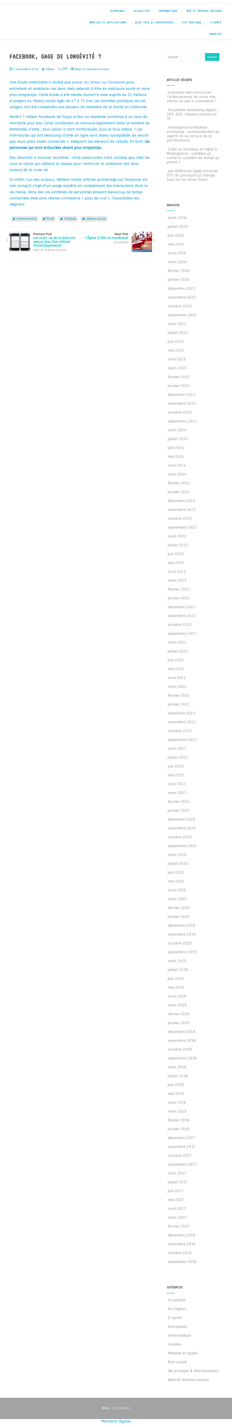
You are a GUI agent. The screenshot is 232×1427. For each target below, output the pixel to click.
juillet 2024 (178, 439)
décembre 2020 (181, 819)
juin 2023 (176, 554)
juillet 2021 (178, 757)
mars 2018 (177, 1111)
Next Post (106, 236)
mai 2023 (176, 563)
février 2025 (179, 377)
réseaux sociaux (96, 218)
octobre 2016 (180, 1253)
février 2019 (179, 1014)
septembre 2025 (182, 315)
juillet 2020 (178, 863)
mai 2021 (176, 775)
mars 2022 (177, 686)
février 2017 (179, 1226)
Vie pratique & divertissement (193, 1371)
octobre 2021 (180, 731)
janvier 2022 (179, 704)
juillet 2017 (178, 1182)
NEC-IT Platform (44, 13)
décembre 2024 (181, 394)
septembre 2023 (182, 527)
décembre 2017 (181, 1138)
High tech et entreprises (154, 22)
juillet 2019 (178, 970)
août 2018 (177, 1067)
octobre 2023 (180, 518)
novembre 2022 (182, 616)
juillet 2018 (178, 1076)
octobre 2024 (180, 412)
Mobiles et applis (183, 1353)
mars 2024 (177, 474)
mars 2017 (177, 1217)
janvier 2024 (179, 492)
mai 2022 (176, 669)
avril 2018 (177, 1102)
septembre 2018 (182, 1058)
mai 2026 (176, 244)
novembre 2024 (182, 403)
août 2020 (177, 855)
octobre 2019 (180, 943)
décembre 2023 (181, 501)
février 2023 (179, 589)
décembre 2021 (181, 713)
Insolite (215, 34)
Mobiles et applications (108, 22)
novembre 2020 (182, 828)
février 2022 (179, 695)
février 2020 (179, 908)
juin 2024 (176, 448)
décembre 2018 (181, 1032)
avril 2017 (177, 1208)
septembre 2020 (182, 846)
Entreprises (177, 1326)
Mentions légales (116, 1421)
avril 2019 (177, 996)
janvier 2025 (179, 386)
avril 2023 (177, 571)
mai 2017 (176, 1200)
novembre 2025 (182, 297)
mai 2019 (176, 987)
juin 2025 (176, 341)
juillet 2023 (178, 545)
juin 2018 (176, 1085)
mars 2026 (177, 262)
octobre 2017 (180, 1155)
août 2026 (177, 218)
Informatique (168, 10)
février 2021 (179, 801)
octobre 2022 (180, 625)
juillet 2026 (178, 226)
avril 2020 (177, 890)
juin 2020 (176, 872)
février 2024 (179, 483)
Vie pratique (191, 22)
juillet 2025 (178, 333)
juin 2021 (176, 766)
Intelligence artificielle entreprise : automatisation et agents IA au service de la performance (193, 133)
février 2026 (179, 271)
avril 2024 (177, 465)
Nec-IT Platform (116, 1408)
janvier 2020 (179, 917)
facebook (70, 218)
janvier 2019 (179, 1023)
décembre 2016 (181, 1235)
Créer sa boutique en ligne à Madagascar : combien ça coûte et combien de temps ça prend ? (193, 155)
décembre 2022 (181, 607)
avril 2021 (177, 784)
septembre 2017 (182, 1164)
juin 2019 (176, 978)
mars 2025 (177, 368)
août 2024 (177, 430)
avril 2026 (177, 253)
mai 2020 (176, 881)
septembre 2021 (182, 740)
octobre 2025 (180, 306)
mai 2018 (176, 1093)
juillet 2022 (178, 651)
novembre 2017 (182, 1147)
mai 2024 (176, 456)
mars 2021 (177, 793)
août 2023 (177, 536)
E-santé (216, 22)
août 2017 (177, 1173)
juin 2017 (176, 1191)
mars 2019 (177, 1005)
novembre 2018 (182, 1040)
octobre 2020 (180, 837)
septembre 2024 (182, 421)
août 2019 (177, 961)
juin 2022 (176, 660)
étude (50, 218)
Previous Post (54, 240)
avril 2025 (177, 359)
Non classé (177, 1362)
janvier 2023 (179, 598)
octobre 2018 (180, 1049)
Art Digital (177, 1309)
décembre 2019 (181, 925)
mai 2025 (176, 350)
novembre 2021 (182, 722)
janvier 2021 (179, 810)
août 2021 (177, 748)
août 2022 (177, 642)
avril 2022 (177, 678)
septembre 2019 (182, 952)
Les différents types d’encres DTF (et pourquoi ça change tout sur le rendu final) (192, 175)
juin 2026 (176, 235)
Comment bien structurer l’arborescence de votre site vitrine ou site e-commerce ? (191, 96)
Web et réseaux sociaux (204, 10)
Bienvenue (117, 10)
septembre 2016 (182, 1262)
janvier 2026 (179, 279)
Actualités (142, 10)
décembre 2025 (181, 288)
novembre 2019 (182, 934)
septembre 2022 (182, 633)
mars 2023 (177, 580)
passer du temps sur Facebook (98, 82)
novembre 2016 (182, 1244)
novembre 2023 (182, 510)
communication (27, 218)
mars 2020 (177, 899)
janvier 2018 (179, 1129)
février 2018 (179, 1120)
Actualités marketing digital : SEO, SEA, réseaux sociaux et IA (192, 114)
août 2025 (177, 324)
